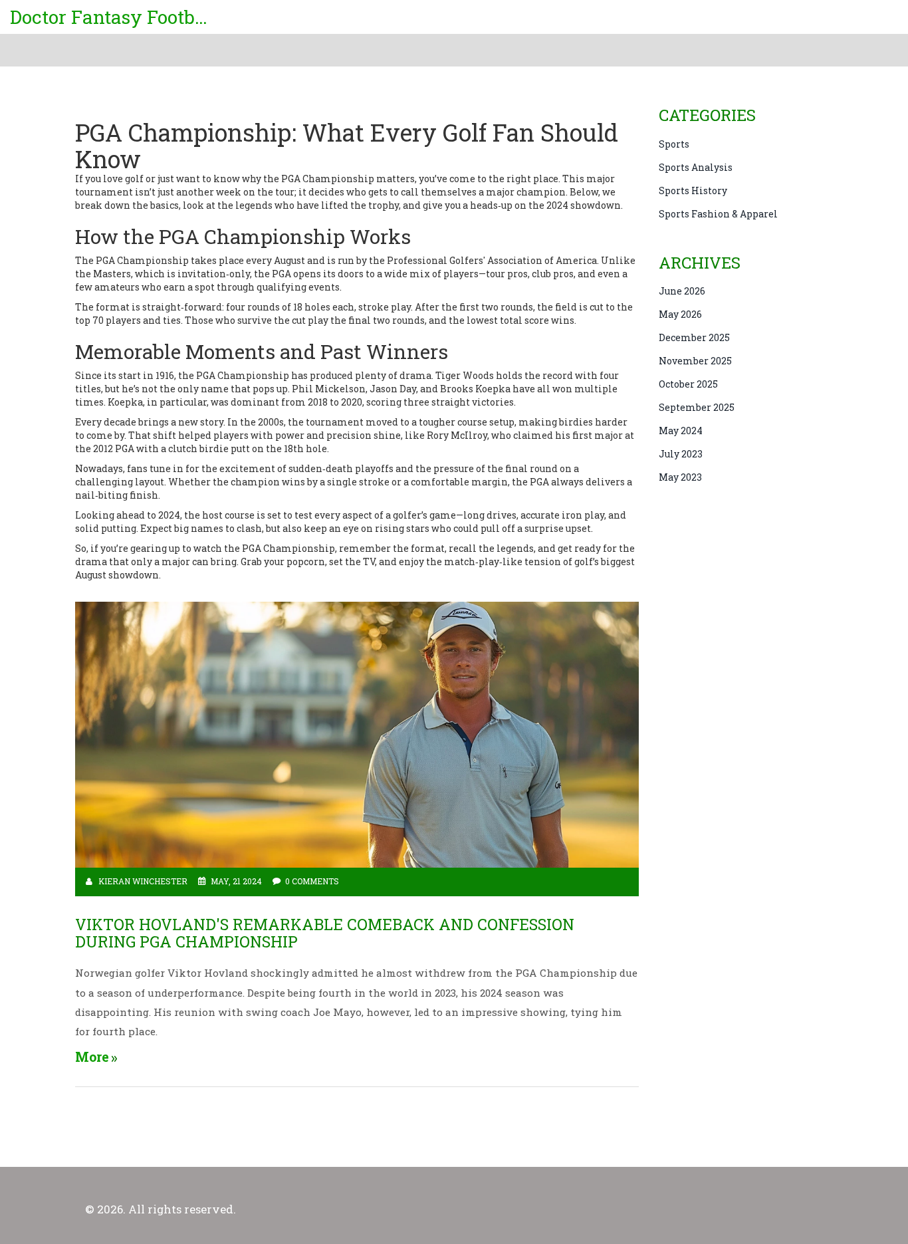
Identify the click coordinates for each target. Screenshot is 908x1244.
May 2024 (681, 430)
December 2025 (694, 337)
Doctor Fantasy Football (109, 17)
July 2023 (681, 453)
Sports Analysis (696, 167)
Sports (674, 144)
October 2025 (688, 384)
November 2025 (695, 360)
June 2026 (682, 291)
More (92, 1056)
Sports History (693, 190)
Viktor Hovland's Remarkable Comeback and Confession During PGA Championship (324, 933)
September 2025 (697, 407)
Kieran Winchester (142, 881)
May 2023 (680, 477)
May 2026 (680, 314)
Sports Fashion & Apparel (718, 213)
